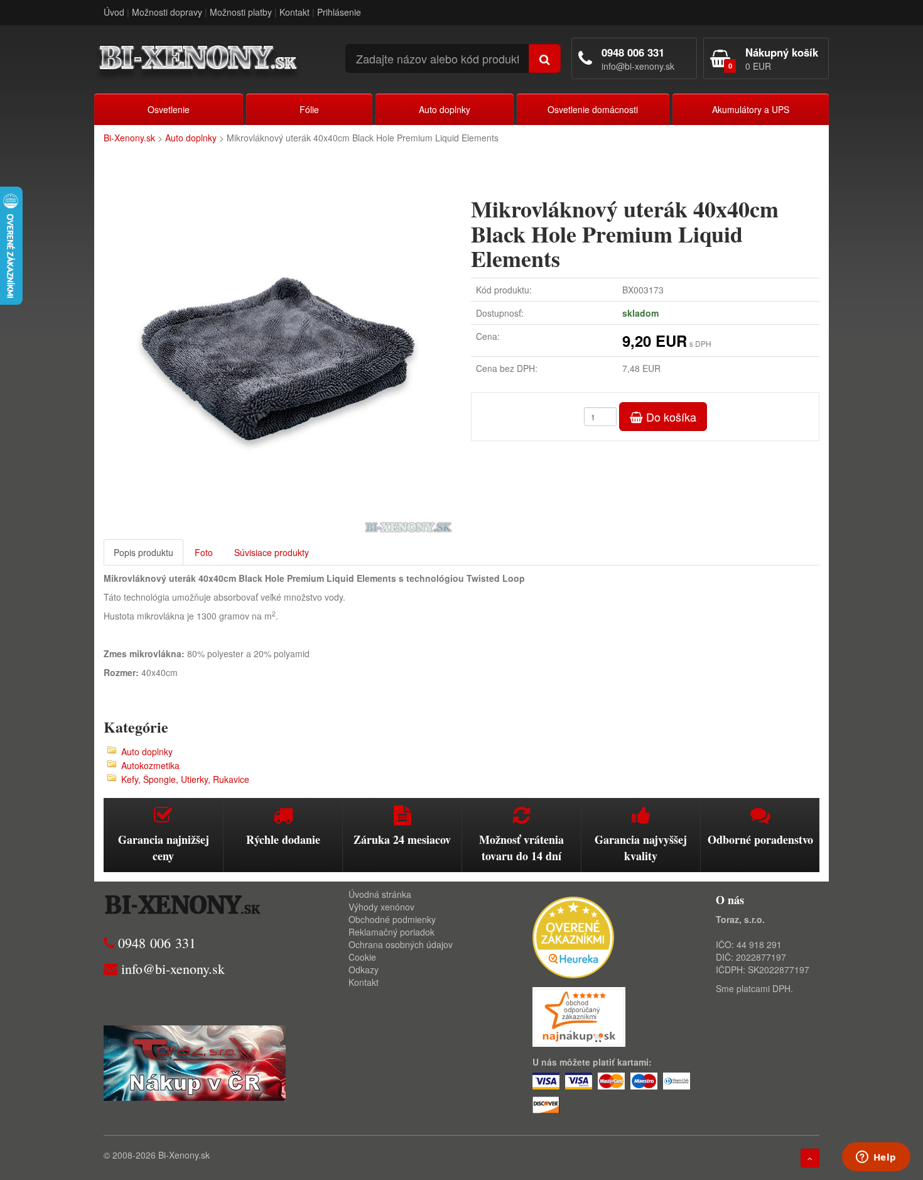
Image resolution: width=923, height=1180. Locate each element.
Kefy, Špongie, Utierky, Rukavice (185, 779)
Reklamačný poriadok (391, 932)
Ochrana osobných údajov (400, 944)
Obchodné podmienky (392, 919)
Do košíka (669, 416)
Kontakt (294, 12)
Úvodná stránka (379, 894)
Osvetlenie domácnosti (593, 109)
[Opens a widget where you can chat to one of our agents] (875, 1158)
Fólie (309, 109)
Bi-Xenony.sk (129, 137)
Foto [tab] (204, 552)
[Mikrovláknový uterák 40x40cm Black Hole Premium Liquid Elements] (278, 358)
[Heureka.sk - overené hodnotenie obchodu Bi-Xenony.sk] (573, 935)
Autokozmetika (150, 765)
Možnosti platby (241, 12)
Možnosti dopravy (167, 12)
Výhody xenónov (381, 906)
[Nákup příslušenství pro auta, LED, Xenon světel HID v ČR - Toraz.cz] (195, 1061)
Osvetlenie (169, 109)
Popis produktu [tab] (143, 552)
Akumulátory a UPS (750, 109)
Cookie (362, 957)
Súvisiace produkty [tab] (271, 552)
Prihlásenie (339, 12)
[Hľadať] (545, 58)
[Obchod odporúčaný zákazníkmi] (578, 1015)
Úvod (114, 12)
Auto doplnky (444, 109)
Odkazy (363, 969)
